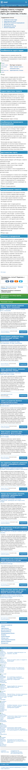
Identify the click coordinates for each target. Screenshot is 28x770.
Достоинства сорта (9, 24)
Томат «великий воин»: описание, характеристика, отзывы (13, 369)
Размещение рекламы (16, 752)
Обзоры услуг (5, 638)
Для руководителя (6, 630)
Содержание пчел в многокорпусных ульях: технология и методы (14, 559)
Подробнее (23, 332)
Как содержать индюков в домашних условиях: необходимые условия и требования (14, 464)
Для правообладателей (17, 753)
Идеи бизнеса (5, 628)
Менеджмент (4, 643)
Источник (3, 272)
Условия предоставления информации (11, 767)
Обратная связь (5, 752)
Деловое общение (6, 641)
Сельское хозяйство (5, 332)
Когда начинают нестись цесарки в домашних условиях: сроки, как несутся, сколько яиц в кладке (13, 591)
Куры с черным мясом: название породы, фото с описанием (12, 306)
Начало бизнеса (5, 636)
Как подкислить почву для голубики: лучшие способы (14, 528)
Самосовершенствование (8, 639)
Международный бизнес (8, 633)
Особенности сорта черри (10, 19)
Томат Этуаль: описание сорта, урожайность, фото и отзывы (11, 432)
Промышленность (6, 631)
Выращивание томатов (10, 26)
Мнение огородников (9, 27)
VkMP (5, 2)
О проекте (3, 750)
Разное (3, 626)
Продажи (3, 635)
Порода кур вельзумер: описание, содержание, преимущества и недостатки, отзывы (13, 495)
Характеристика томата (10, 21)
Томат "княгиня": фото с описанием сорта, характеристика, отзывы (16, 68)
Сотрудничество (15, 750)
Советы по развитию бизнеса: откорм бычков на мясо (11, 401)
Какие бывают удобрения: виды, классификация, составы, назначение (12, 338)
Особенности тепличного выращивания (14, 23)
